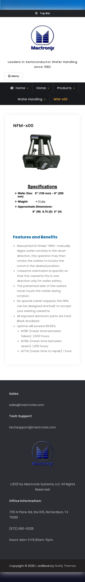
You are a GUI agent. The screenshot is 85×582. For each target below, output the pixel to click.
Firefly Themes (65, 566)
